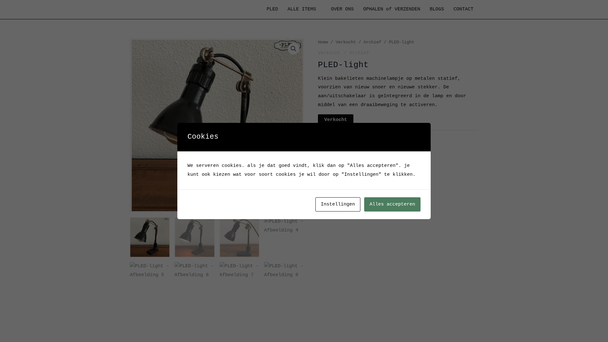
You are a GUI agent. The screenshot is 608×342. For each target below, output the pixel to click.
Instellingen (338, 204)
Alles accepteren (392, 204)
